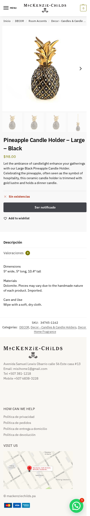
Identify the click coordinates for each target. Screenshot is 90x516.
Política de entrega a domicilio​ (25, 429)
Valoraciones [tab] (15, 253)
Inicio (7, 21)
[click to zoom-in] (45, 68)
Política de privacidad (18, 417)
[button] (83, 8)
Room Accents (38, 21)
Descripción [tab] (12, 242)
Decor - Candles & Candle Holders (53, 327)
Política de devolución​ (19, 435)
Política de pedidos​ (17, 423)
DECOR (19, 21)
